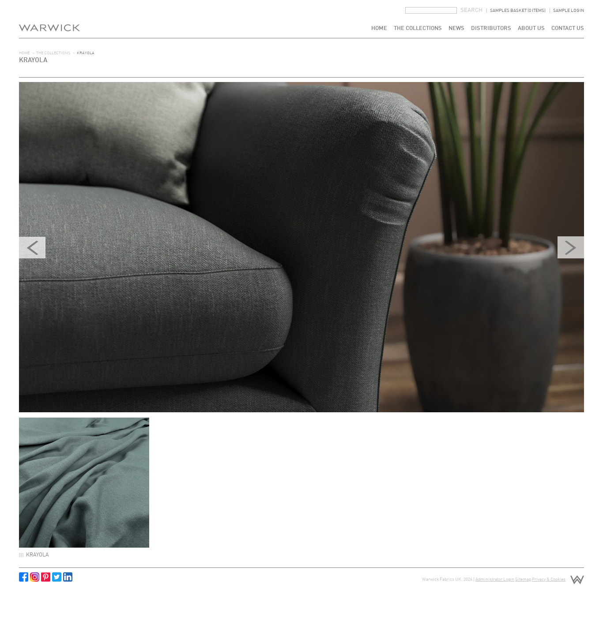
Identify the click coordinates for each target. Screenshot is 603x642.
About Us (531, 28)
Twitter (56, 577)
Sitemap (523, 579)
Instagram (34, 577)
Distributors (491, 28)
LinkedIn (67, 577)
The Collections (418, 28)
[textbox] (431, 10)
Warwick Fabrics (49, 19)
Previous (32, 247)
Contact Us (567, 28)
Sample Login (568, 10)
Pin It (45, 577)
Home (379, 28)
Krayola (37, 555)
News (456, 28)
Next (571, 247)
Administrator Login (494, 579)
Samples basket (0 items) (518, 10)
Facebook (23, 577)
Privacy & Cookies (548, 579)
